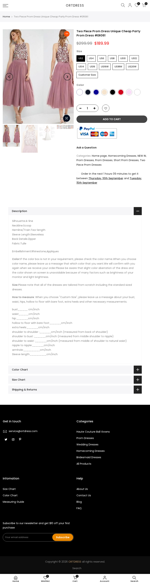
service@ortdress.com (23, 431)
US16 (92, 66)
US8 (112, 57)
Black (112, 92)
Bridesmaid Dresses (88, 457)
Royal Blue (96, 92)
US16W (105, 66)
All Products (83, 464)
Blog (79, 502)
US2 (80, 57)
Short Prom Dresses (126, 160)
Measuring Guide (13, 502)
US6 (101, 57)
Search (76, 568)
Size (79, 51)
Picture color (79, 92)
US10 (123, 57)
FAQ (79, 508)
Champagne (104, 92)
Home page (99, 156)
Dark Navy (88, 92)
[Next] (67, 76)
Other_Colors (137, 92)
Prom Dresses (85, 160)
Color (80, 85)
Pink (129, 92)
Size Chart (9, 489)
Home (6, 16)
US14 (81, 66)
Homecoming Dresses (122, 156)
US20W (132, 66)
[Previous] (9, 76)
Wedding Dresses (87, 444)
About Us (82, 489)
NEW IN (142, 156)
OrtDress (75, 5)
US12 (134, 57)
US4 (91, 57)
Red (121, 92)
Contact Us (83, 495)
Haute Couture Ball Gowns (93, 432)
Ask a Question (86, 147)
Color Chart (10, 495)
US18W (118, 66)
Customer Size (87, 74)
